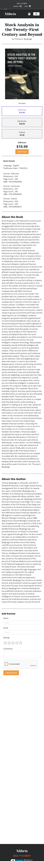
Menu (36, 14)
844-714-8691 (22, 3)
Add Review (8, 613)
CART (26, 6)
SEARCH (16, 6)
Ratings (6, 637)
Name (5, 618)
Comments (8, 648)
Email (5, 628)
